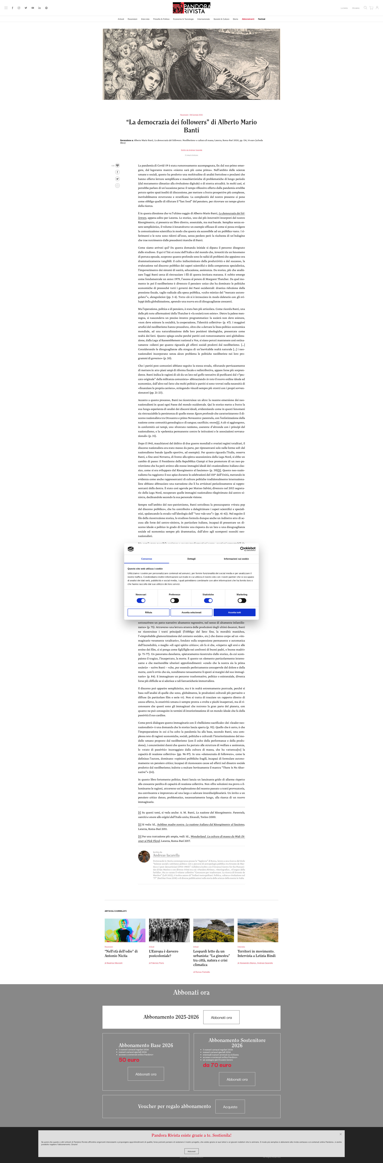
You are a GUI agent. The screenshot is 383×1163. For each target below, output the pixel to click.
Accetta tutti (234, 612)
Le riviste (344, 7)
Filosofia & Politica (161, 18)
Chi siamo (355, 7)
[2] (219, 470)
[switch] (174, 600)
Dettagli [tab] (191, 559)
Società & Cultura (221, 18)
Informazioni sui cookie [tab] (236, 559)
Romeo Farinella (203, 971)
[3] (139, 836)
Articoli (121, 18)
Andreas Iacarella (195, 149)
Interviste (145, 18)
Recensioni (132, 18)
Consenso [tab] (146, 559)
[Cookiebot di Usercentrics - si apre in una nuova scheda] (242, 549)
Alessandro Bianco (248, 962)
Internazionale (203, 18)
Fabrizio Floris (157, 962)
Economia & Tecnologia (183, 18)
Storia (235, 18)
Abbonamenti (248, 18)
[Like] (117, 165)
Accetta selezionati (191, 612)
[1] (217, 422)
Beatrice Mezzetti (114, 962)
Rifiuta (148, 612)
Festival (261, 18)
